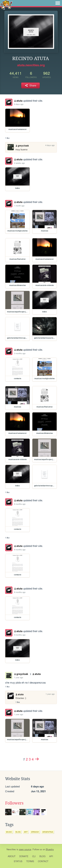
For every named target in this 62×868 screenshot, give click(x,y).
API (51, 856)
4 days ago (50, 145)
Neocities (11, 849)
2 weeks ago (19, 163)
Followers (14, 803)
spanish (35, 832)
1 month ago (19, 205)
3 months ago (19, 353)
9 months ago (19, 634)
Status (18, 861)
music (9, 832)
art (26, 832)
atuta (19, 101)
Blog (42, 856)
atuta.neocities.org (31, 65)
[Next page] (37, 759)
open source (25, 849)
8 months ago (19, 504)
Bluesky (50, 849)
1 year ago (18, 677)
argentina (47, 832)
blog (18, 832)
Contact (43, 861)
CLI (34, 856)
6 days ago (18, 104)
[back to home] (6, 5)
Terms (30, 861)
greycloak (23, 145)
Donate (23, 856)
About (12, 856)
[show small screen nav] (57, 3)
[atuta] (9, 102)
